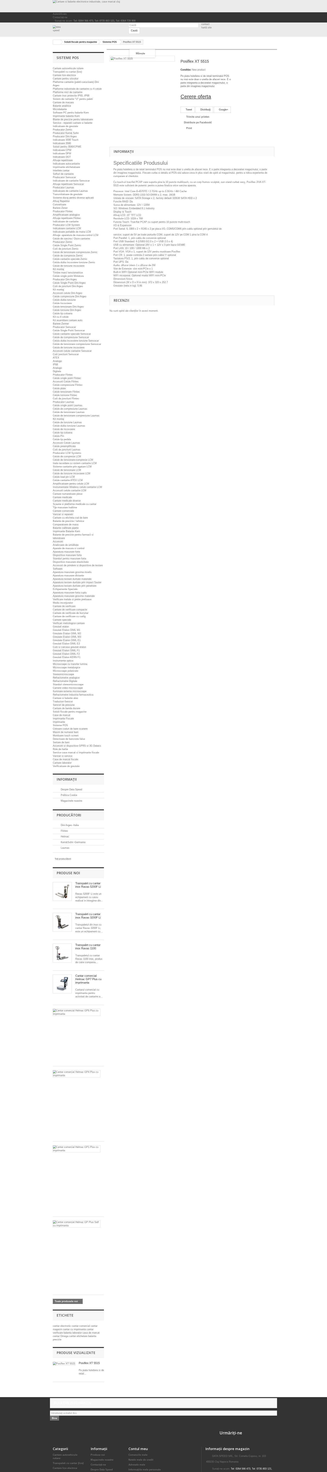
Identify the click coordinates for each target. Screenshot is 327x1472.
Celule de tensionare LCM (67, 470)
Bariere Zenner (61, 323)
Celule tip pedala (62, 439)
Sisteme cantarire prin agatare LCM (72, 466)
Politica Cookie (68, 795)
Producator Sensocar (64, 177)
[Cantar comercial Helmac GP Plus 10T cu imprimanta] (76, 1223)
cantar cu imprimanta (75, 1329)
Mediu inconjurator (63, 602)
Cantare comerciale (63, 510)
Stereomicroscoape (63, 674)
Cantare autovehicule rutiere (68, 68)
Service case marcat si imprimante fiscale (76, 752)
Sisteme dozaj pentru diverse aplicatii (73, 197)
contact (205, 24)
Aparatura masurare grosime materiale (74, 596)
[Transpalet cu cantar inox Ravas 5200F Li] (62, 891)
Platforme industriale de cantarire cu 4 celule (77, 88)
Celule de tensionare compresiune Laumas (76, 415)
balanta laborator (73, 1332)
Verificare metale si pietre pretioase (72, 599)
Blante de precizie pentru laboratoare (73, 119)
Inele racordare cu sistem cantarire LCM (75, 463)
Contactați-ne (60, 17)
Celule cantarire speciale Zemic (70, 259)
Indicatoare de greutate (65, 126)
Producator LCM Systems (67, 453)
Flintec (64, 830)
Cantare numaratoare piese (67, 493)
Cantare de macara (63, 102)
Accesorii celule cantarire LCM (69, 490)
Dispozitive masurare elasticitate (71, 562)
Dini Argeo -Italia (69, 825)
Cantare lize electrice (64, 75)
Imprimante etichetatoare (66, 167)
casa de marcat (91, 1332)
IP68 (55, 364)
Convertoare (59, 204)
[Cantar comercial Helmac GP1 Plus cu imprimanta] (76, 1148)
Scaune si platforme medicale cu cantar (74, 504)
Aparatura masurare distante (68, 575)
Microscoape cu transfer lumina (70, 664)
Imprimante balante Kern (66, 116)
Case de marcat (61, 715)
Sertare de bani (61, 742)
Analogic (57, 361)
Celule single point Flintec (67, 378)
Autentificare (60, 13)
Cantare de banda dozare (66, 708)
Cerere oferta (196, 96)
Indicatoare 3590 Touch (65, 139)
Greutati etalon (61, 626)
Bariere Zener (60, 208)
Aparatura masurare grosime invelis (72, 572)
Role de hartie (60, 749)
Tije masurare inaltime (65, 507)
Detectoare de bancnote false (69, 739)
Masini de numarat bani (65, 732)
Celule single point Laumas (67, 405)
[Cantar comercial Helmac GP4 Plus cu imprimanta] (76, 1073)
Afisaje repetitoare (63, 160)
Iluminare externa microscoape (69, 691)
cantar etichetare (78, 1336)
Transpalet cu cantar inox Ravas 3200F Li (88, 915)
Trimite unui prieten (197, 116)
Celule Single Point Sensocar (69, 330)
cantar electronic (62, 1325)
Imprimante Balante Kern (66, 531)
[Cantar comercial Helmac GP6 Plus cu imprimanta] (76, 1012)
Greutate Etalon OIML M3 (67, 636)
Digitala (57, 371)
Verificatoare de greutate (66, 766)
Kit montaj (58, 269)
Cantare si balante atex (65, 698)
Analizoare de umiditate (66, 544)
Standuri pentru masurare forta (69, 558)
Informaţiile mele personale (144, 1469)
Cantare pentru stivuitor (65, 78)
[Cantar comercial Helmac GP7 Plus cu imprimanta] (62, 983)
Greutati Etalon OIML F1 (66, 650)
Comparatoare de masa (65, 524)
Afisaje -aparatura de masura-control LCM (75, 235)
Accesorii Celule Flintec (66, 381)
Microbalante (60, 109)
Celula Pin (58, 436)
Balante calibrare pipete (66, 527)
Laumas (64, 847)
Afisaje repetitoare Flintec (67, 218)
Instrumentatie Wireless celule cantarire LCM (77, 487)
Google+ (223, 109)
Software (57, 568)
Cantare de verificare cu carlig (69, 616)
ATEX (56, 357)
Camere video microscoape (68, 687)
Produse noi (68, 873)
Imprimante (59, 721)
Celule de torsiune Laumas (67, 422)
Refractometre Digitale (65, 681)
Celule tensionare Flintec (66, 391)
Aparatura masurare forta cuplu (70, 592)
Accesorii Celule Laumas (66, 442)
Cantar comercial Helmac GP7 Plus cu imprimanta (88, 979)
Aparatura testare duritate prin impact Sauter (77, 582)
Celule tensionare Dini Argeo (68, 306)
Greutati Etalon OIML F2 (66, 653)
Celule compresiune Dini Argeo (69, 296)
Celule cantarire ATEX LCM (68, 480)
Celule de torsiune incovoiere (68, 265)
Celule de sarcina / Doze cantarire (71, 238)
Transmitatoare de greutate (67, 194)
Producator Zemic (62, 129)
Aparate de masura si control (68, 548)
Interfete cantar (61, 170)
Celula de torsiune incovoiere (68, 347)
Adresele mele (136, 1464)
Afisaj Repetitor (61, 201)
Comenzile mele (137, 1454)
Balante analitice (62, 105)
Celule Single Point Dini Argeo (69, 282)
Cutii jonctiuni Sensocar (66, 354)
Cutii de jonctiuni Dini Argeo (68, 286)
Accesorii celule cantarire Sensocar (72, 350)
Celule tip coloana (62, 313)
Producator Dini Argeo (65, 136)
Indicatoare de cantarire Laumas (70, 190)
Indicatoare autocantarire (66, 163)
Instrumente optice (63, 660)
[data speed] (88, 28)
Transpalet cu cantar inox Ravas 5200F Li (88, 885)
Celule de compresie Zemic (68, 255)
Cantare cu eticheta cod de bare (70, 517)
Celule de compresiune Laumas (70, 408)
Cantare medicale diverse (67, 500)
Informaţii (67, 779)
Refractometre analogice (66, 677)
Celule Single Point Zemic (67, 245)
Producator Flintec (63, 211)
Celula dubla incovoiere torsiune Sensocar (76, 340)
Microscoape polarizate (65, 670)
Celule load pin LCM (64, 476)
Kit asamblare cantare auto (67, 320)
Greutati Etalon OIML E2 (66, 643)
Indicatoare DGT (62, 156)
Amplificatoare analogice (66, 214)
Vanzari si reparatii (63, 514)
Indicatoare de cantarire (66, 221)
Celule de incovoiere (64, 429)
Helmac (64, 836)
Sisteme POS (60, 725)
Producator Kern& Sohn (66, 133)
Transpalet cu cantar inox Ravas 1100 (87, 946)
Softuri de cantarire (63, 173)
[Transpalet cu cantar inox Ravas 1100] (62, 953)
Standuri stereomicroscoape (68, 684)
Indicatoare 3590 (62, 143)
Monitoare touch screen (66, 735)
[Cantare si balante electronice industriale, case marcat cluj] (163, 6)
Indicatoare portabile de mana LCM (72, 231)
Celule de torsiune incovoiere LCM (71, 473)
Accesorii (58, 541)
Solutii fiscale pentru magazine (69, 711)
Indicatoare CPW (62, 150)
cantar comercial (81, 1325)
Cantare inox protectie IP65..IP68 (71, 95)
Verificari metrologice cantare (69, 623)
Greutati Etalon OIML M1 (66, 630)
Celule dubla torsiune (64, 299)
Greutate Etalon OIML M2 (67, 633)
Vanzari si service (62, 756)
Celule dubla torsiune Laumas (69, 425)
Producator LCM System (66, 225)
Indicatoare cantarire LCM (67, 228)
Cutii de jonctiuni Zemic (66, 248)
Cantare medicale (62, 497)
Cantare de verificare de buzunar (70, 613)
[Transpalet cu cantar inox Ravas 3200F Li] (62, 922)
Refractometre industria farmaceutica (73, 694)
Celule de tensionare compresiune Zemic (75, 252)
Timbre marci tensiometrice (68, 272)
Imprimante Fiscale (63, 718)
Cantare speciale (62, 619)
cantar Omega (61, 1336)
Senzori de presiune (64, 704)
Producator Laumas (63, 187)
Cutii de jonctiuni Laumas (66, 449)
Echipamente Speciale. (65, 589)
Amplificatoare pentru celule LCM (71, 483)
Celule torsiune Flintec (65, 395)
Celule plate (59, 388)
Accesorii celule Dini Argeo (67, 293)
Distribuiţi (205, 109)
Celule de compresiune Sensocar (71, 337)
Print (189, 128)
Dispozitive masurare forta (67, 555)
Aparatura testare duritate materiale (72, 579)
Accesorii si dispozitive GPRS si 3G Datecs (77, 745)
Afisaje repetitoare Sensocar (68, 184)
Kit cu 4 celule (61, 316)
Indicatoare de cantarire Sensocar (71, 180)
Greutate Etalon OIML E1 (67, 640)
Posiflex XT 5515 (89, 1363)
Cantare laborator (62, 762)
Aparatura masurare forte (66, 551)
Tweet (188, 109)
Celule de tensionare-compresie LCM (73, 459)
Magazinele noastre (71, 800)
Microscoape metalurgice (66, 667)
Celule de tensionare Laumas (69, 412)
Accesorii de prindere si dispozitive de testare (78, 565)
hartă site (206, 27)
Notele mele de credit (140, 1459)
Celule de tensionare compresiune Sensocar (77, 344)
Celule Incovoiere (62, 303)
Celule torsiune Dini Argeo (67, 310)
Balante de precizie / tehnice (68, 521)
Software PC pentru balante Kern (71, 112)
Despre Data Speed (71, 789)
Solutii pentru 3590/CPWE (67, 146)
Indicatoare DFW (62, 153)
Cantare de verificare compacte (70, 609)
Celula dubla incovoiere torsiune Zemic (74, 262)
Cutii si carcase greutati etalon (69, 647)
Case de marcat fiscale (65, 759)
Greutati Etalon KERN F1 (66, 657)
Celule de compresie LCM (67, 456)
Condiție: (186, 69)
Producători (69, 815)
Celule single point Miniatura (68, 276)
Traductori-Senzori (63, 701)
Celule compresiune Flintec (68, 385)
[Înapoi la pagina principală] (56, 42)
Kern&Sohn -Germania (72, 842)
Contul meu (138, 1448)
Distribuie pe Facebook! (198, 122)
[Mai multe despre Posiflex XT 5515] (64, 1364)
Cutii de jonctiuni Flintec (66, 398)
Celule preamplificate (64, 446)
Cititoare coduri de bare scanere (70, 728)
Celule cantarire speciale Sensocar (72, 333)
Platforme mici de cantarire (67, 92)
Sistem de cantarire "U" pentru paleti (73, 99)
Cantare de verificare (64, 606)
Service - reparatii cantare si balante (72, 122)
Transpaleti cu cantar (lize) (67, 71)
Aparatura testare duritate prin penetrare (74, 585)
